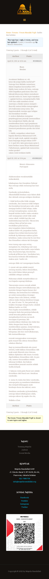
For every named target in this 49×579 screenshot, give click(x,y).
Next (38, 532)
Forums (15, 32)
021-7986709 (24, 478)
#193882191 (37, 61)
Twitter (24, 507)
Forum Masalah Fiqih (27, 32)
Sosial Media (24, 453)
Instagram (24, 504)
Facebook (24, 497)
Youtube (24, 501)
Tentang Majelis (24, 446)
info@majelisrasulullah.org (24, 481)
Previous (10, 532)
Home (8, 32)
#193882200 (37, 158)
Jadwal (24, 450)
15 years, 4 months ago (26, 42)
